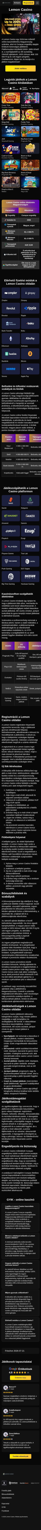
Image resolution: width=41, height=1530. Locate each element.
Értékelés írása (20, 1378)
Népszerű (5, 88)
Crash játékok (25, 88)
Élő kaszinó (15, 88)
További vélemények (20, 1456)
